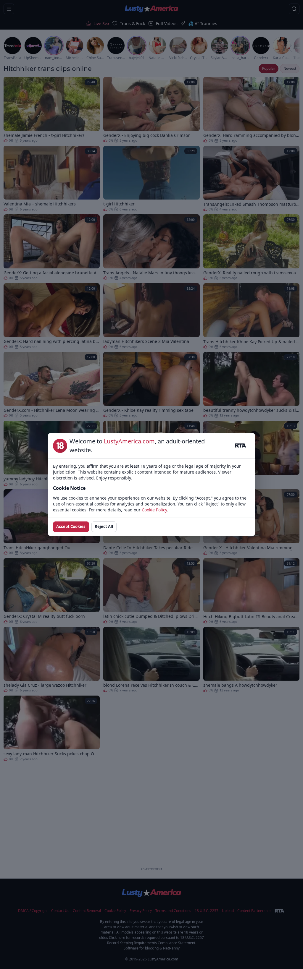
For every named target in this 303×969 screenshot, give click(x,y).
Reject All (104, 526)
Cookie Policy (154, 510)
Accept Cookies (71, 526)
